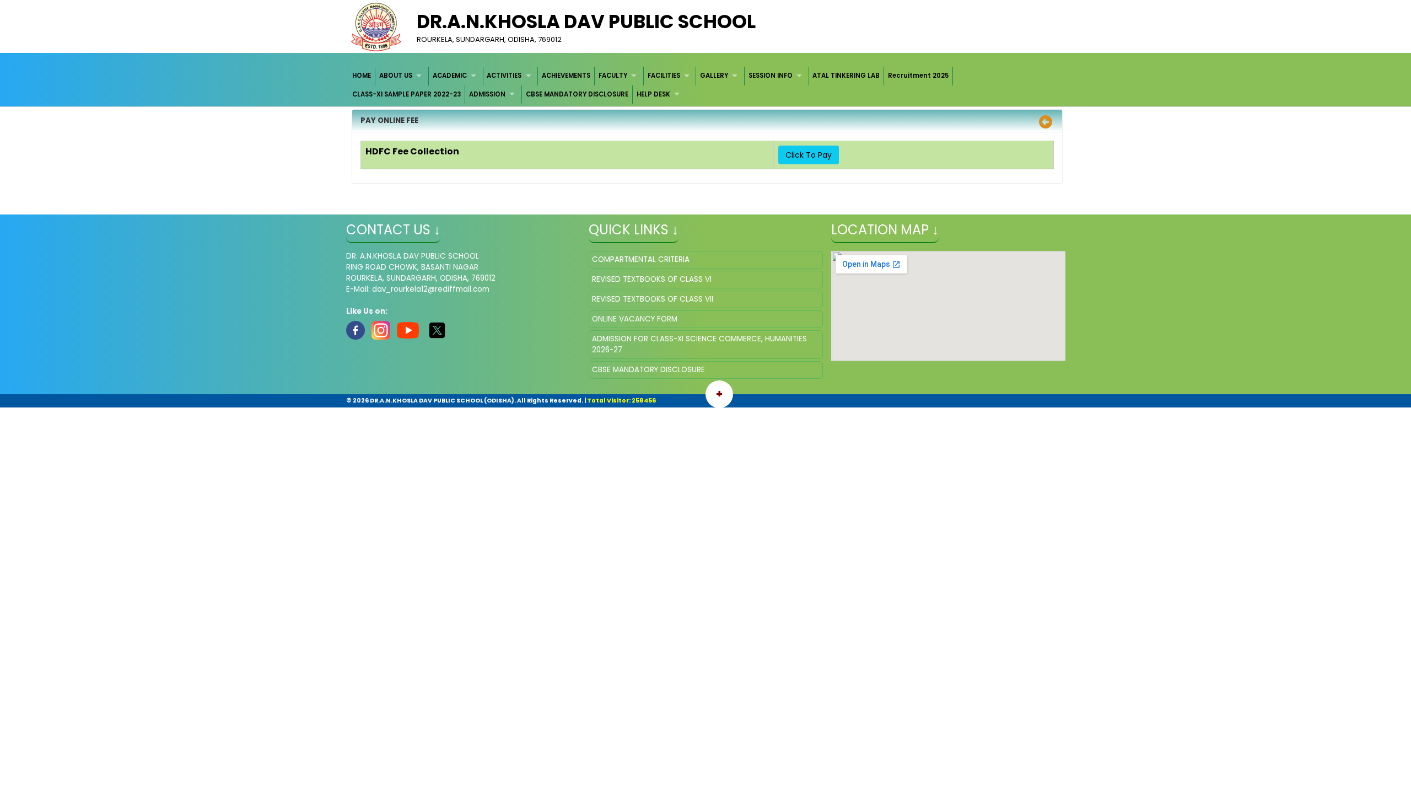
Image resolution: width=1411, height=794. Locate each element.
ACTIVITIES (504, 75)
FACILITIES (664, 75)
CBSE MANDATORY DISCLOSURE (577, 94)
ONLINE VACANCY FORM (634, 319)
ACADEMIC (450, 75)
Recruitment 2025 (918, 75)
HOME (361, 75)
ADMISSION (487, 94)
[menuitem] (362, 76)
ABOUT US (395, 75)
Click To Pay (808, 154)
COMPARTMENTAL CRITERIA (641, 259)
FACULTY (613, 75)
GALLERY (714, 75)
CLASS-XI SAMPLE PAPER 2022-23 (406, 94)
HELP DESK (653, 94)
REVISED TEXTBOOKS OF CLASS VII (652, 299)
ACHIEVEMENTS (566, 75)
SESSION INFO (770, 75)
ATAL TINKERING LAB (846, 75)
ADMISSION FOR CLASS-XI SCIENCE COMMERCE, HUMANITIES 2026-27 (699, 344)
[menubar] (706, 85)
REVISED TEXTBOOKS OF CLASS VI (652, 279)
